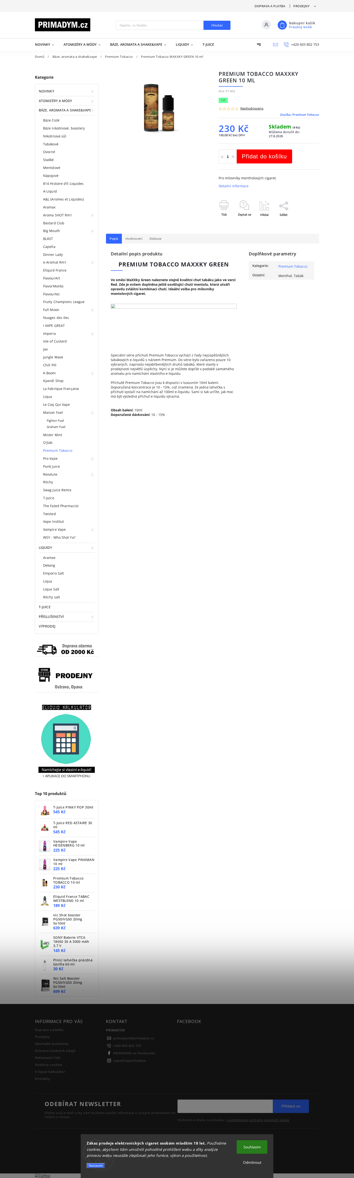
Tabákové (51, 144)
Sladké (48, 159)
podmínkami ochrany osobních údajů (258, 1120)
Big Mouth (51, 230)
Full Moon (51, 309)
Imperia (49, 333)
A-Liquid (50, 191)
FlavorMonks (53, 286)
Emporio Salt (53, 573)
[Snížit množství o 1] (222, 157)
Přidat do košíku (264, 156)
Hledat (217, 25)
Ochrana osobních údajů (55, 1051)
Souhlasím (252, 1147)
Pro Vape (50, 458)
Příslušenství (51, 616)
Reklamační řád (47, 1058)
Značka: (299, 115)
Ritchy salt (51, 597)
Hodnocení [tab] (134, 239)
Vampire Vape (54, 529)
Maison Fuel (53, 412)
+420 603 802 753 (127, 1046)
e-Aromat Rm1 (54, 262)
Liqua (47, 396)
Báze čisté (51, 120)
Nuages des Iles (56, 317)
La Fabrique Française (61, 388)
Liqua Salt (51, 589)
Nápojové (51, 175)
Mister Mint (52, 435)
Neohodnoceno (251, 108)
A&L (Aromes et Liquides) (63, 199)
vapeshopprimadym (129, 1061)
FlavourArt (51, 278)
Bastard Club (53, 223)
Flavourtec (51, 294)
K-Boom (49, 373)
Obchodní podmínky (52, 1044)
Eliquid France (54, 270)
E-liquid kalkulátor (50, 1072)
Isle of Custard (55, 341)
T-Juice (48, 498)
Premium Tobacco (57, 450)
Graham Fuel (56, 427)
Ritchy (48, 482)
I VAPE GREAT (54, 325)
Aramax (49, 207)
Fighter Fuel (55, 421)
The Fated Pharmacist (61, 506)
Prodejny (301, 6)
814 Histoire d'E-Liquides (63, 183)
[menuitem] (47, 45)
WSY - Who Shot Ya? (59, 537)
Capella (49, 246)
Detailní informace (234, 186)
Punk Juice (51, 466)
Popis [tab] (114, 239)
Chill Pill (49, 365)
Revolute (50, 474)
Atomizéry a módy (55, 100)
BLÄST (48, 238)
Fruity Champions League (64, 301)
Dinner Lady (53, 254)
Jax (45, 349)
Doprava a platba (270, 6)
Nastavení (96, 1165)
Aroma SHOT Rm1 (57, 215)
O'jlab (48, 442)
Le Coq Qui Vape (56, 404)
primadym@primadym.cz (133, 1038)
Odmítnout (252, 1162)
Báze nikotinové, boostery (64, 128)
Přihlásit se (291, 1106)
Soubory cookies (48, 1065)
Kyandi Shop (53, 380)
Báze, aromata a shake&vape (65, 110)
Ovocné (49, 151)
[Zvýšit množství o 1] (233, 157)
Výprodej (47, 626)
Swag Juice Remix (57, 490)
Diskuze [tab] (156, 239)
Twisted (49, 513)
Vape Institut (53, 521)
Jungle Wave (53, 357)
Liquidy (45, 547)
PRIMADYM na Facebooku (134, 1053)
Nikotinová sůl (54, 136)
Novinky (46, 91)
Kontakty (42, 1079)
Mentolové (51, 167)
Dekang (49, 565)
